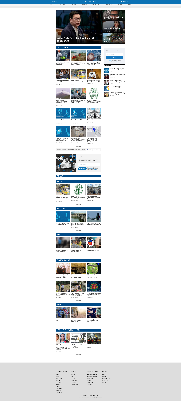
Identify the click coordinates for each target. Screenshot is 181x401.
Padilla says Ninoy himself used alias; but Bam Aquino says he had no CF (117, 76)
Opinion (58, 386)
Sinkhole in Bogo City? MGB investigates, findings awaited (63, 294)
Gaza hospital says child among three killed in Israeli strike (77, 320)
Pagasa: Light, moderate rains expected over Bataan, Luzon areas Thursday (93, 140)
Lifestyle (58, 380)
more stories (78, 146)
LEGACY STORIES (60, 392)
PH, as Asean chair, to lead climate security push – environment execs (62, 276)
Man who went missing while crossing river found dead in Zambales (78, 63)
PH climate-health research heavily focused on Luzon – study (94, 294)
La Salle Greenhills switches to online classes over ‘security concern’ (94, 101)
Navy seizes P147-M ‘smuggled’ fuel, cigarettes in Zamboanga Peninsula (78, 139)
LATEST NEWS (63, 47)
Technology (58, 382)
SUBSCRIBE (82, 168)
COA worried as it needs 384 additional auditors (93, 250)
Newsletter (74, 382)
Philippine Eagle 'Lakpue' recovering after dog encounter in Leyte (93, 276)
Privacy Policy (116, 61)
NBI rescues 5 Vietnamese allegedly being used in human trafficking (62, 250)
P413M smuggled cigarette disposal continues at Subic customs (78, 101)
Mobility (104, 382)
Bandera (104, 376)
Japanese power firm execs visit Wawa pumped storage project (94, 346)
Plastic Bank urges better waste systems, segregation (62, 63)
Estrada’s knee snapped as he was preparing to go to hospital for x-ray (117, 94)
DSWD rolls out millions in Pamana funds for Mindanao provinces (62, 139)
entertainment (96, 4)
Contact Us (74, 380)
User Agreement (90, 378)
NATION (99, 6)
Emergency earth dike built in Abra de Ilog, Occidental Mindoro (113, 39)
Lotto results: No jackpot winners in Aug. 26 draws (116, 87)
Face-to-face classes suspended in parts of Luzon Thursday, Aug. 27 (117, 70)
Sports (57, 376)
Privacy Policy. (95, 169)
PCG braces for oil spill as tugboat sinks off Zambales (94, 224)
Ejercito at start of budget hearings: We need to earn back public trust (62, 81)
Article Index (90, 384)
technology (109, 4)
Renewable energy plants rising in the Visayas (62, 224)
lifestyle (84, 4)
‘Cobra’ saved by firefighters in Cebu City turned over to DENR (77, 276)
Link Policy (89, 380)
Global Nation (59, 388)
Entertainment (59, 378)
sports (120, 4)
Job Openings (74, 384)
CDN (118, 6)
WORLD (109, 6)
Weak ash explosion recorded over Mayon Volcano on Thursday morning (61, 102)
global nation (61, 4)
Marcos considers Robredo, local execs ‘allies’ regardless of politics (117, 82)
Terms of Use (91, 168)
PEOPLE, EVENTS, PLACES (69, 330)
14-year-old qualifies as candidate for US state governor (93, 320)
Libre (103, 374)
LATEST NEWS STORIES (54, 6)
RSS (72, 376)
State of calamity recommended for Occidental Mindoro (61, 121)
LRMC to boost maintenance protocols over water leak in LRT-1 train (77, 82)
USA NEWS (58, 390)
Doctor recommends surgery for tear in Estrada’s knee (76, 250)
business (73, 4)
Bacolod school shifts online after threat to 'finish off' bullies (78, 121)
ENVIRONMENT (63, 260)
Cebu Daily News (106, 378)
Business (58, 384)
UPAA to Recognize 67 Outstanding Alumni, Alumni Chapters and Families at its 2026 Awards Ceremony (63, 347)
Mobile (73, 374)
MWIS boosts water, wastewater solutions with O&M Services (93, 197)
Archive (73, 378)
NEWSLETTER (129, 6)
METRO (79, 6)
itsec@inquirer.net (98, 397)
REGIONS (89, 6)
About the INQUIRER (92, 376)
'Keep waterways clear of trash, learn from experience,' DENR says (77, 294)
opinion (130, 4)
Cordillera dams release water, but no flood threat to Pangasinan (77, 224)
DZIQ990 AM (105, 380)
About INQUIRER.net (92, 374)
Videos (60, 176)
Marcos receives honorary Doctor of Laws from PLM (93, 81)
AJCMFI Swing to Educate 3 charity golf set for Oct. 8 (78, 345)
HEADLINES (68, 6)
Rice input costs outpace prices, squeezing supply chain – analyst (93, 63)
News (50, 4)
